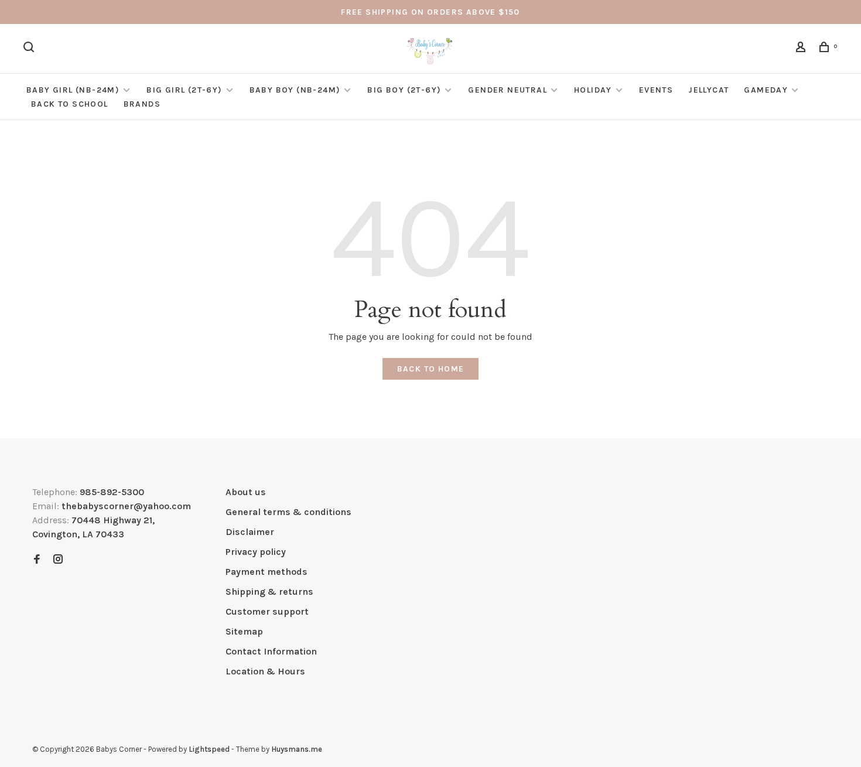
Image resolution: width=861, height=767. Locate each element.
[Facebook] (37, 559)
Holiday (593, 90)
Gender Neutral (507, 90)
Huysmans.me (296, 749)
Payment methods (267, 571)
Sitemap (244, 631)
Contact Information (271, 651)
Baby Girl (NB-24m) (72, 90)
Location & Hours (265, 671)
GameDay (766, 90)
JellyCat (708, 90)
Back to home (430, 369)
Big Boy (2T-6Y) (404, 90)
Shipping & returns (269, 591)
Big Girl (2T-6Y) (184, 90)
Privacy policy (256, 551)
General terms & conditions (288, 511)
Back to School (69, 104)
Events (656, 90)
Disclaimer (250, 531)
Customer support (267, 611)
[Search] (30, 49)
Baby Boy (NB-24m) (295, 90)
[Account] (802, 49)
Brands (142, 104)
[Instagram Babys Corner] (58, 559)
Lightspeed (209, 749)
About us (246, 491)
